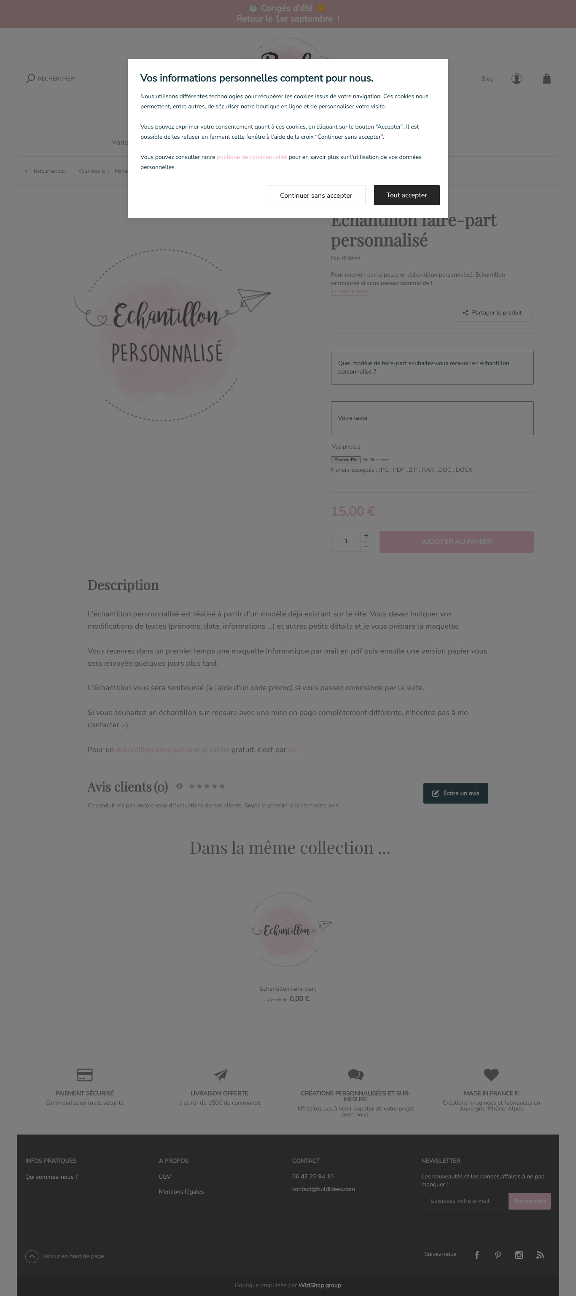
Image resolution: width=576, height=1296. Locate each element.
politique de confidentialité (252, 157)
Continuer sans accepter (316, 195)
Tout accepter (407, 195)
